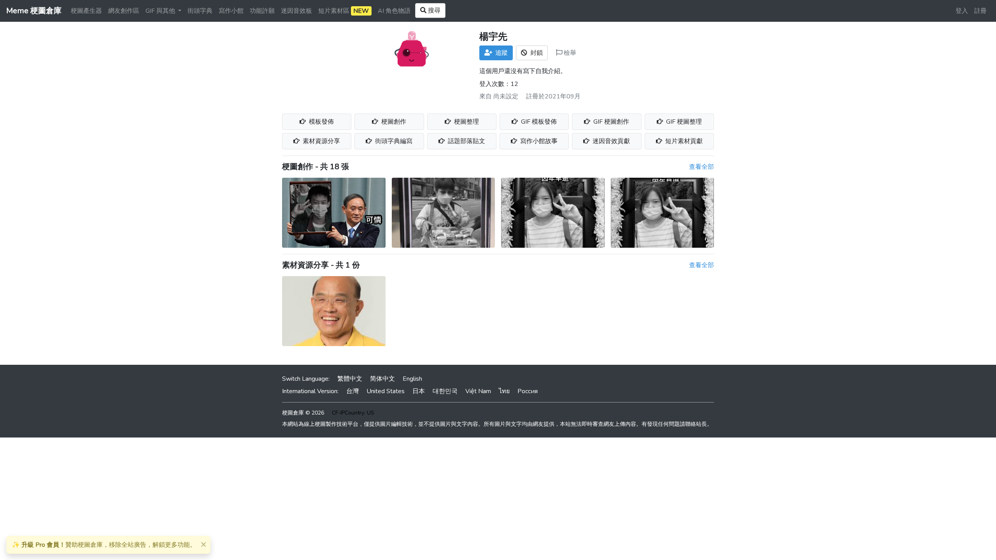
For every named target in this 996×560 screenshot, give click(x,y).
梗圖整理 (465, 121)
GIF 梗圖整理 (683, 121)
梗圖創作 (393, 121)
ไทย (504, 391)
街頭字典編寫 (393, 141)
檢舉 (569, 53)
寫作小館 (231, 11)
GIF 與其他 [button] (161, 11)
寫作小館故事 (538, 141)
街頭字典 (200, 11)
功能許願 (262, 11)
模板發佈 (320, 121)
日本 (418, 391)
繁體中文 (349, 378)
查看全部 (701, 167)
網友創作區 (123, 11)
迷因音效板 (296, 11)
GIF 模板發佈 (538, 121)
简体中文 (382, 378)
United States (385, 391)
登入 (962, 11)
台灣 (352, 391)
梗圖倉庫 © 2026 (303, 412)
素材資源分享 (320, 141)
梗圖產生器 (86, 11)
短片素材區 (343, 11)
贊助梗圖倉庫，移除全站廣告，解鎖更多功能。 (104, 545)
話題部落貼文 (465, 141)
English (412, 378)
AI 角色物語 (394, 11)
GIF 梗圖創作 (610, 121)
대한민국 (445, 391)
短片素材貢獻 (683, 141)
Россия (527, 391)
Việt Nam (478, 391)
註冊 (980, 11)
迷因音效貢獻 (610, 141)
